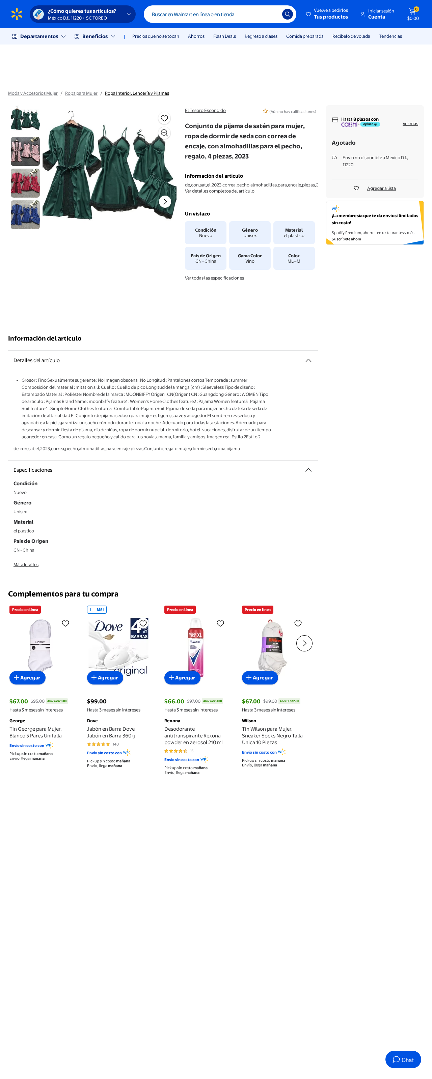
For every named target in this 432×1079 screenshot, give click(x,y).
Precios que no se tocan (155, 36)
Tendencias (390, 36)
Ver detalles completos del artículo (219, 191)
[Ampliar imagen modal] (164, 133)
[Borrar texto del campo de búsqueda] (272, 14)
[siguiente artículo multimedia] (165, 202)
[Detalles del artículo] (308, 360)
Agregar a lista (381, 188)
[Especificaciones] (308, 470)
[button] (327, 14)
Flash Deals (224, 36)
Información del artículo (45, 338)
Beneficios (95, 36)
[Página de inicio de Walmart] (17, 14)
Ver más (410, 123)
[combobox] (220, 14)
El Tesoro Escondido (205, 110)
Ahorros (196, 36)
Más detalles (26, 564)
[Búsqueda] (287, 14)
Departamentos (39, 36)
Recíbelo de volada (351, 36)
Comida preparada (305, 36)
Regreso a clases (261, 36)
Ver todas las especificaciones (214, 278)
